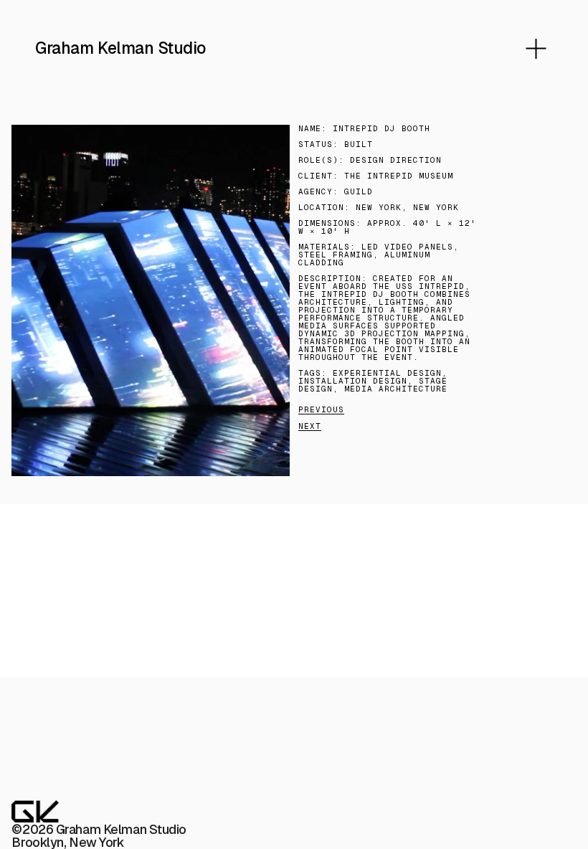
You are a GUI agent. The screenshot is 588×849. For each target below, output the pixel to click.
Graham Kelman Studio (120, 48)
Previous (321, 409)
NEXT (309, 426)
